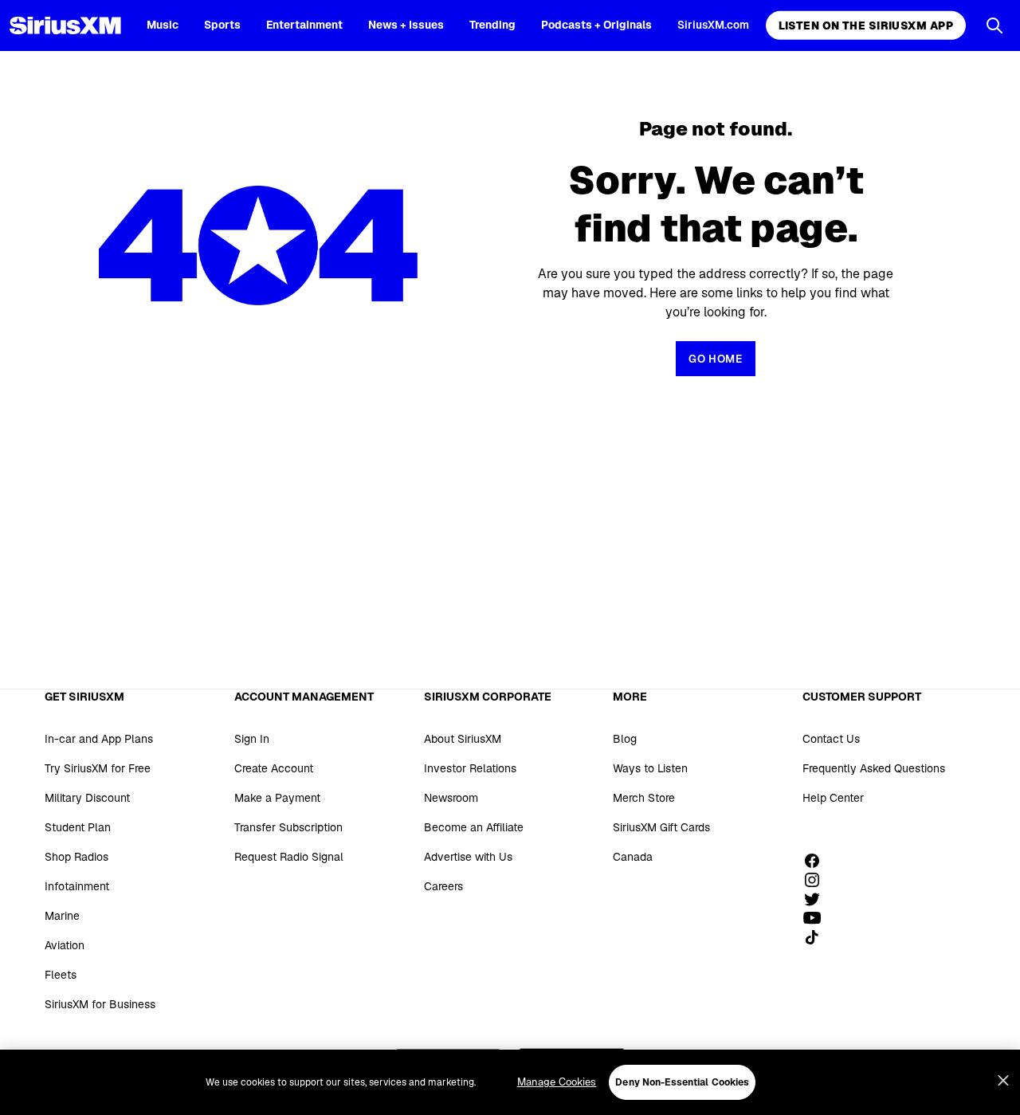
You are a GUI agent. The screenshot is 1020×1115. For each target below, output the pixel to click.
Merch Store (644, 798)
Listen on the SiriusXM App (866, 25)
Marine (62, 916)
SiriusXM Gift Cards (661, 827)
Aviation (64, 945)
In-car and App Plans (99, 739)
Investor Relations (470, 768)
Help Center (833, 798)
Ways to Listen (650, 768)
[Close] (1003, 1081)
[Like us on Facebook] (817, 860)
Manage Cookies (557, 1082)
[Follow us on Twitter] (817, 899)
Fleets (60, 975)
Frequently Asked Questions (873, 768)
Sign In (251, 739)
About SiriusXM (462, 739)
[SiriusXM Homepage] (65, 25)
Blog (625, 739)
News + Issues (406, 25)
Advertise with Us (468, 857)
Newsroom (451, 798)
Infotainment (77, 886)
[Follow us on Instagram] (817, 879)
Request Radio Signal (288, 857)
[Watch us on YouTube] (817, 918)
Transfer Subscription (288, 827)
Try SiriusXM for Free (98, 768)
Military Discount (87, 798)
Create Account (273, 768)
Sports (222, 25)
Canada (633, 857)
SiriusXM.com (713, 25)
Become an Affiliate (474, 827)
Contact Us (831, 739)
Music (162, 25)
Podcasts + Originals (596, 25)
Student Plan (78, 827)
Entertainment (304, 25)
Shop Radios (76, 857)
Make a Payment (277, 798)
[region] (510, 1082)
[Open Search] (994, 25)
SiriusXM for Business (100, 1004)
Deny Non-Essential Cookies (682, 1082)
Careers (443, 886)
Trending (492, 25)
